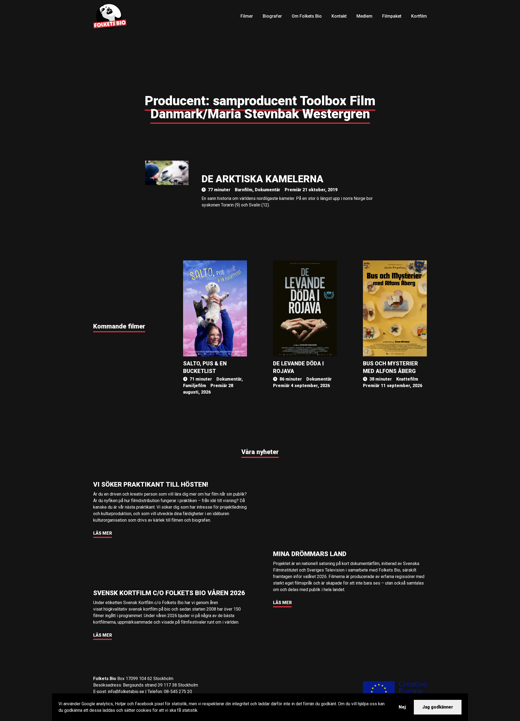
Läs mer (102, 533)
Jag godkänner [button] (437, 707)
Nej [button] (402, 707)
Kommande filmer (119, 326)
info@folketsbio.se (126, 691)
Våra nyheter (260, 452)
